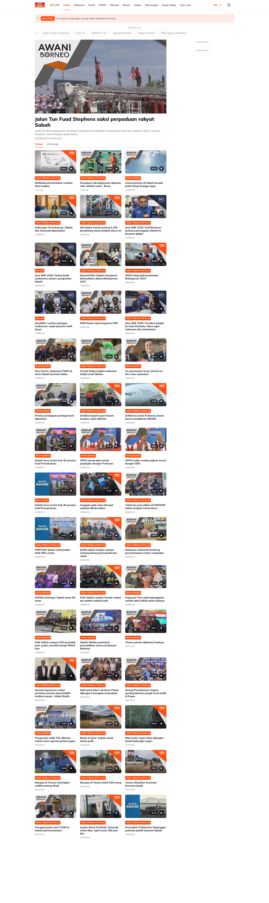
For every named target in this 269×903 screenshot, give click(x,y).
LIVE (56, 5)
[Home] (40, 5)
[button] (37, 16)
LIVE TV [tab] (80, 33)
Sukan (137, 5)
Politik (102, 5)
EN (220, 5)
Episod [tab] (39, 144)
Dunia (91, 5)
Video (66, 5)
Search (229, 5)
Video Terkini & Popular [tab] (55, 33)
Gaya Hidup (169, 5)
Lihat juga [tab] (53, 144)
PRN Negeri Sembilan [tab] (173, 33)
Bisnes (126, 5)
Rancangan (151, 5)
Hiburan (114, 5)
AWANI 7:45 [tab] (99, 33)
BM (215, 5)
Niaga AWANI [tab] (146, 33)
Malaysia (79, 5)
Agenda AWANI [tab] (122, 33)
